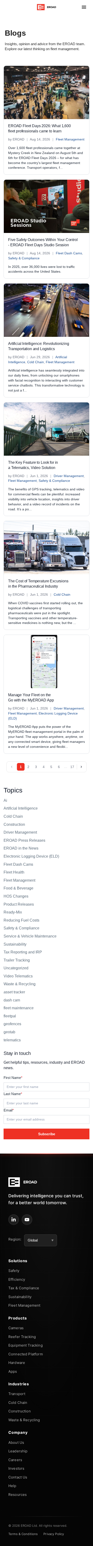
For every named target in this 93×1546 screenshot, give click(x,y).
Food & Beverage (18, 888)
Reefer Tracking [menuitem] (22, 1336)
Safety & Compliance (24, 258)
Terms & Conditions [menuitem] (23, 1534)
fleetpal (10, 1016)
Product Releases (19, 904)
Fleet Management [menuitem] (24, 1305)
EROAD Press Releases (24, 840)
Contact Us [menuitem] (17, 1477)
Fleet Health (14, 872)
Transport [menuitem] (16, 1393)
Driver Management (69, 476)
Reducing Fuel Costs (21, 920)
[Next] (81, 767)
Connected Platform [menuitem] (25, 1354)
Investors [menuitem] (16, 1468)
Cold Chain (35, 362)
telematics (12, 1040)
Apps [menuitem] (12, 1371)
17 (72, 767)
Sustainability (15, 944)
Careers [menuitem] (15, 1460)
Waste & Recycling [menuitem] (24, 1420)
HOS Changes (16, 896)
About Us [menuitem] (16, 1442)
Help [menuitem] (12, 1485)
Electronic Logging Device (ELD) (31, 856)
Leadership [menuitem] (18, 1451)
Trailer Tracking (17, 960)
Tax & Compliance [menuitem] (23, 1288)
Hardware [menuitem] (16, 1362)
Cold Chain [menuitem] (17, 1402)
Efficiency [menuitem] (16, 1279)
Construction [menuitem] (19, 1411)
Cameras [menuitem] (16, 1328)
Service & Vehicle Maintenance (30, 936)
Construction (14, 824)
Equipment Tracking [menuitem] (25, 1345)
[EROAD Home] (46, 7)
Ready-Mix (13, 912)
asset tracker (14, 992)
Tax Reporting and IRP (23, 952)
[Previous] (11, 767)
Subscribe (46, 1134)
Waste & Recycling (20, 984)
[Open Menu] (84, 7)
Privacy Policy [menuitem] (53, 1534)
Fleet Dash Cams (69, 253)
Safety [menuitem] (13, 1270)
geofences (12, 1024)
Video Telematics (18, 976)
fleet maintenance (19, 1008)
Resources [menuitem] (17, 1494)
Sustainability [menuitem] (19, 1297)
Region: (14, 1239)
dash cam (12, 1000)
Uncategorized (16, 968)
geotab (9, 1032)
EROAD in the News (21, 848)
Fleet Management (70, 139)
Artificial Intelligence (21, 808)
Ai (5, 800)
